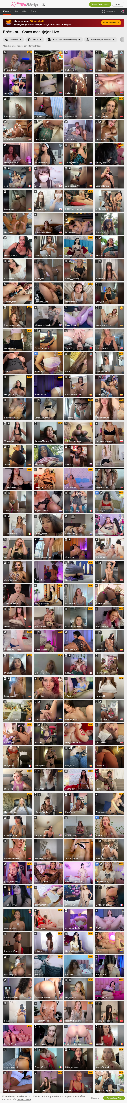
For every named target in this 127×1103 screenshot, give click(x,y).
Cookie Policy (24, 1099)
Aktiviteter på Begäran (101, 40)
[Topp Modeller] (44, 4)
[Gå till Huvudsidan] (24, 4)
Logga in (118, 4)
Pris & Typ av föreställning (64, 40)
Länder (35, 40)
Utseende (14, 40)
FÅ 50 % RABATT (111, 23)
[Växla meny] (4, 4)
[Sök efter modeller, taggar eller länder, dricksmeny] (122, 11)
